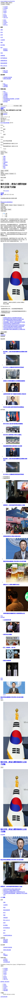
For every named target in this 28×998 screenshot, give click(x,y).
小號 (6, 213)
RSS (4, 83)
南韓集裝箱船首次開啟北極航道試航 (12, 889)
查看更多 (5, 114)
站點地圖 (5, 86)
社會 (2, 37)
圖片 (2, 47)
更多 (2, 615)
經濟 (2, 34)
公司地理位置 (6, 100)
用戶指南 (5, 101)
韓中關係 (3, 45)
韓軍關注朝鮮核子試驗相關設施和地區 (12, 317)
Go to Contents (4, 1)
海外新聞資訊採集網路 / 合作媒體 (11, 98)
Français (5, 978)
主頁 (2, 897)
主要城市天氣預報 (7, 77)
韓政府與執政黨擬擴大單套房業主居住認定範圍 (12, 697)
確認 (2, 180)
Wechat (4, 21)
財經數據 (5, 72)
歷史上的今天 (4, 65)
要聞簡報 (5, 942)
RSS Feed (5, 24)
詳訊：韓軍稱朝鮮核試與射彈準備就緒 (12, 320)
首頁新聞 (3, 834)
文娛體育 (3, 40)
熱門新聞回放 (4, 58)
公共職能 (5, 94)
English (5, 972)
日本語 (5, 974)
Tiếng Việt (5, 979)
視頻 (2, 53)
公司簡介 (5, 93)
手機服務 (5, 85)
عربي (4, 975)
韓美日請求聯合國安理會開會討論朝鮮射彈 (13, 326)
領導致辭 (5, 95)
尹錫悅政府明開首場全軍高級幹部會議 (12, 327)
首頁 (4, 91)
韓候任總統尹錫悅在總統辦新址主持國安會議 (14, 329)
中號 (6, 215)
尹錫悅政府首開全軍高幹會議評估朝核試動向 (14, 325)
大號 (6, 216)
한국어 (5, 971)
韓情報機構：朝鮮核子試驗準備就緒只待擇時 (14, 322)
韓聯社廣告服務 (7, 78)
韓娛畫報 (5, 50)
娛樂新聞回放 (4, 60)
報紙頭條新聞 (4, 63)
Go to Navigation (11, 1)
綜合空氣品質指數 (5, 122)
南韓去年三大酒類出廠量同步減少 (11, 890)
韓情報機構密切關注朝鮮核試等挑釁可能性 (13, 319)
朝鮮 (2, 42)
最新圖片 (5, 49)
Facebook (5, 22)
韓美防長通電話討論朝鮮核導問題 (11, 323)
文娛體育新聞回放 (7, 935)
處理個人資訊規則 (5, 981)
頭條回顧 (3, 55)
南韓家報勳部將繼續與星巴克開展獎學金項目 (14, 891)
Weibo (4, 19)
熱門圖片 (3, 617)
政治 (2, 32)
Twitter (4, 23)
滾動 (2, 29)
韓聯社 (2, 108)
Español (5, 976)
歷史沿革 (5, 97)
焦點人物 (5, 70)
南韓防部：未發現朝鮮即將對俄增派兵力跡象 (11, 886)
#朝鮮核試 (3, 107)
